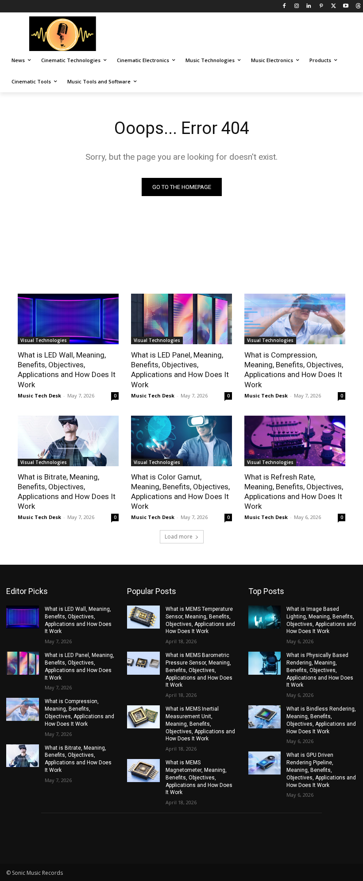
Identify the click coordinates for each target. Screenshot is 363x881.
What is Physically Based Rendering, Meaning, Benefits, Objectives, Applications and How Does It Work (319, 670)
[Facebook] (284, 6)
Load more (179, 536)
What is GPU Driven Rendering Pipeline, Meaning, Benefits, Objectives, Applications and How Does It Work (321, 770)
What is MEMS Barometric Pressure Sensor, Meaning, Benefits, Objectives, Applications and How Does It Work (199, 670)
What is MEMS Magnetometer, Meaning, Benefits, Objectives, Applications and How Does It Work (199, 777)
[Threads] (358, 6)
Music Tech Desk (39, 395)
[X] (333, 6)
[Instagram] (296, 6)
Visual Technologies (43, 340)
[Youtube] (345, 6)
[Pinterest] (321, 6)
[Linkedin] (309, 6)
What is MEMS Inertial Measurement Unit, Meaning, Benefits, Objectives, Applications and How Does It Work (200, 724)
